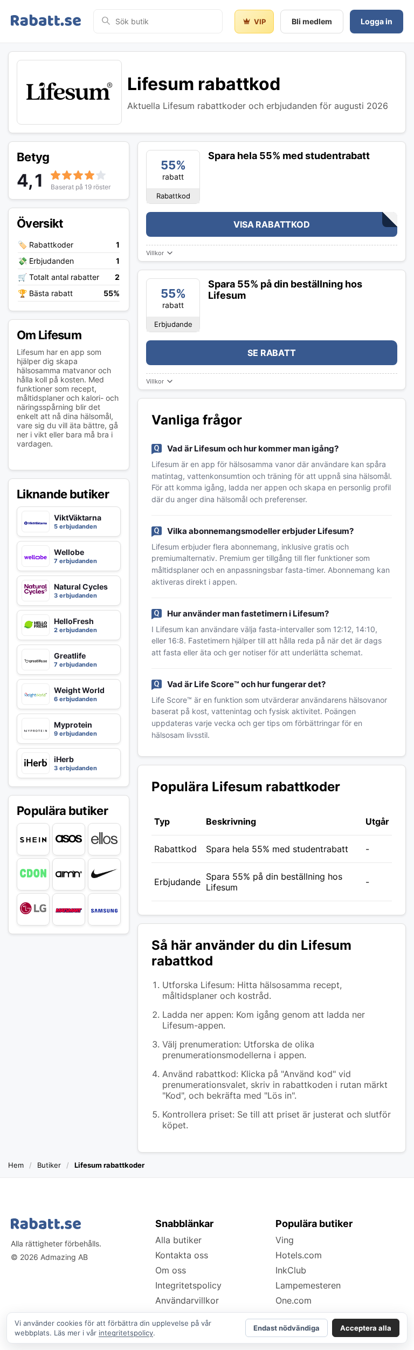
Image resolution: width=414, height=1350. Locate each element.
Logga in (376, 21)
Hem (16, 1165)
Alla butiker (178, 1240)
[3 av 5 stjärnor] (78, 175)
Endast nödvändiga (286, 1328)
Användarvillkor (187, 1300)
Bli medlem (312, 21)
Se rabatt (271, 352)
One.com (293, 1300)
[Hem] (46, 21)
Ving (284, 1240)
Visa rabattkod (271, 224)
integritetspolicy (126, 1332)
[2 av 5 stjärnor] (67, 175)
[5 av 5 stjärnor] (101, 175)
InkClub (290, 1270)
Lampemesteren (308, 1285)
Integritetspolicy (188, 1285)
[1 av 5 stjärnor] (55, 175)
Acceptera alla (365, 1328)
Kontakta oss (181, 1255)
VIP (260, 21)
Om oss (170, 1270)
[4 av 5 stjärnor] (89, 175)
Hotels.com (298, 1255)
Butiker (49, 1165)
